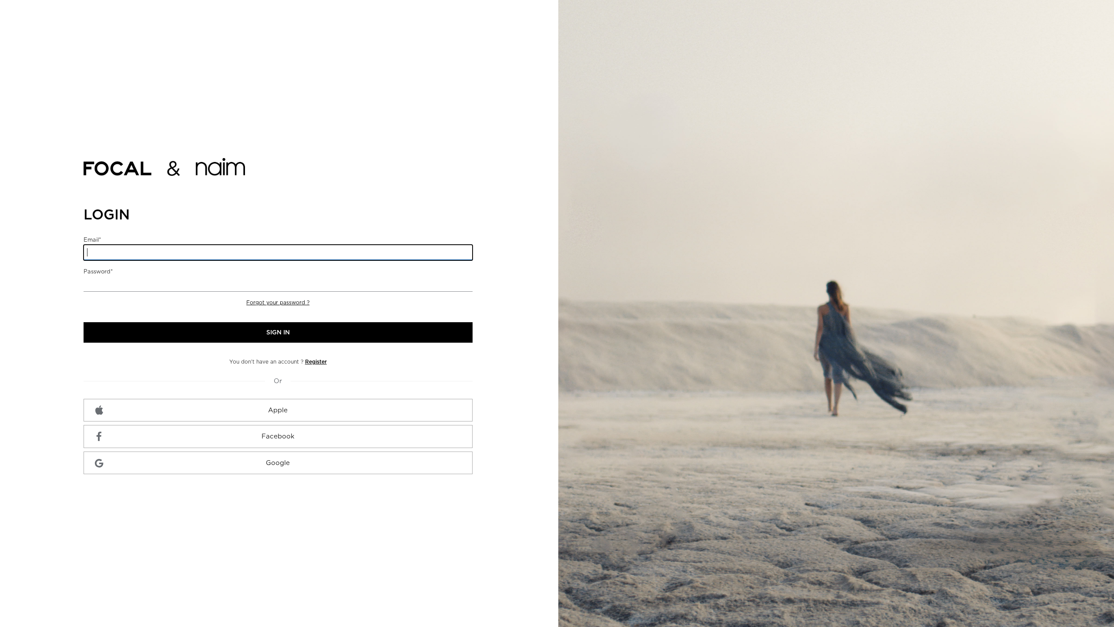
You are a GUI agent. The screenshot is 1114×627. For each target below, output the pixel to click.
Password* (98, 271)
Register (316, 361)
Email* (92, 239)
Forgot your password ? (277, 302)
